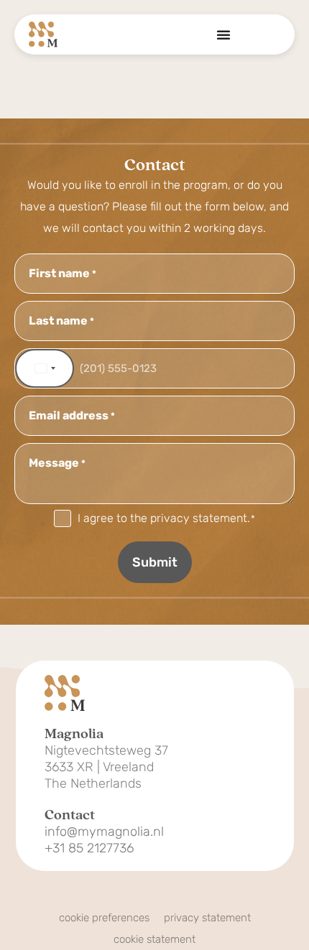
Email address (72, 416)
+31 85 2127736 (89, 848)
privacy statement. (200, 518)
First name (62, 273)
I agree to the (167, 518)
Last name (61, 321)
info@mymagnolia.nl (104, 831)
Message (57, 463)
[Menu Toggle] (223, 34)
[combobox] (44, 368)
